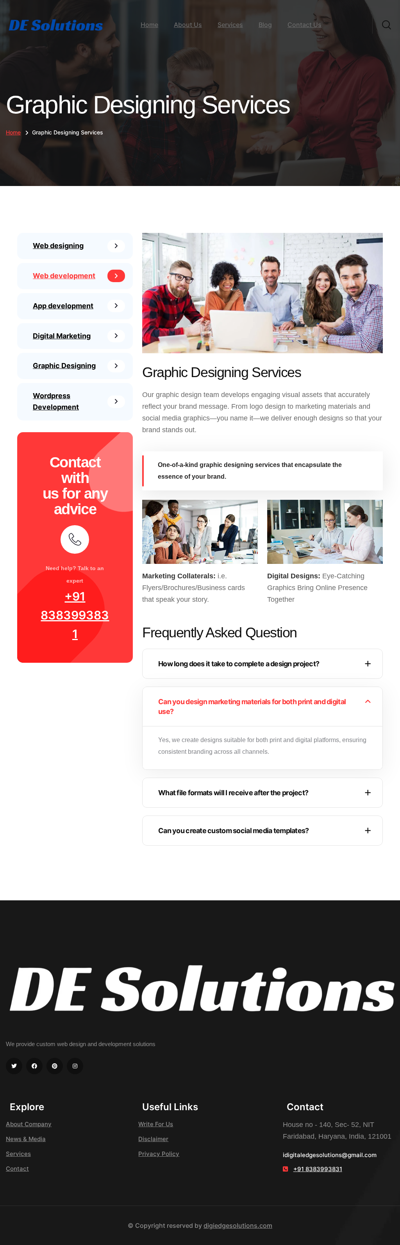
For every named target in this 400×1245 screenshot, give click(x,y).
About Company (29, 1124)
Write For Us (155, 1124)
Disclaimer (153, 1139)
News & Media (26, 1139)
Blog (265, 25)
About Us (188, 25)
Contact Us (304, 25)
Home (149, 25)
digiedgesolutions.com (238, 1225)
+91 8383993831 (75, 615)
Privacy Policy (158, 1153)
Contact (17, 1168)
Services (230, 25)
